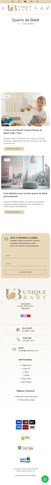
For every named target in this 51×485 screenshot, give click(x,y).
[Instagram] (25, 316)
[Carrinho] (47, 8)
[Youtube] (28, 316)
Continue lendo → (14, 149)
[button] (36, 8)
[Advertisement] (25, 52)
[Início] (18, 24)
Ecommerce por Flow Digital (25, 476)
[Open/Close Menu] (3, 8)
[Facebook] (22, 316)
